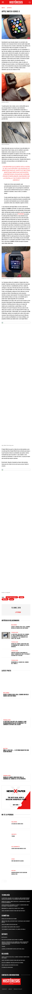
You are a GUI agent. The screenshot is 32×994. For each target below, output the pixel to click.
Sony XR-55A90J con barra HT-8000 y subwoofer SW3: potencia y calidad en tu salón (20, 654)
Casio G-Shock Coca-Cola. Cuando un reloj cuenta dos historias (20, 627)
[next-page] (5, 881)
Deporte (9, 7)
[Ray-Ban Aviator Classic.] (6, 860)
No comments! (15, 846)
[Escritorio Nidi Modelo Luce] (6, 847)
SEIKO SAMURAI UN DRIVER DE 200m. (10, 965)
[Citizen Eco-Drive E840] (6, 823)
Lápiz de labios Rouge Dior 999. (10, 924)
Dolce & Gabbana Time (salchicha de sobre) (12, 962)
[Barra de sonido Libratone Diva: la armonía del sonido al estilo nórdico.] (6, 644)
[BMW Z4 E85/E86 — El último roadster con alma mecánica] (16, 737)
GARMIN (21, 597)
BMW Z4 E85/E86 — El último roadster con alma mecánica (16, 751)
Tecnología (14, 632)
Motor (5, 748)
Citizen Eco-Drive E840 (17, 824)
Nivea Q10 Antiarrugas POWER (9, 918)
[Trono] (6, 835)
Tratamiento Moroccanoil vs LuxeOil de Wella (13, 929)
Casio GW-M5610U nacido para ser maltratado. (13, 910)
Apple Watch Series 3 (12, 597)
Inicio (3, 7)
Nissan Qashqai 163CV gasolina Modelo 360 (19, 873)
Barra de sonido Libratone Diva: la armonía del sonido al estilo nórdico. (20, 645)
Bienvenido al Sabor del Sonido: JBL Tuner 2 (20, 662)
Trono (13, 836)
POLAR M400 (21, 214)
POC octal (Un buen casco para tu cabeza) (12, 939)
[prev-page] (3, 881)
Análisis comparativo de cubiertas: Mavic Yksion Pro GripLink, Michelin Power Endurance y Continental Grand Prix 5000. (15, 943)
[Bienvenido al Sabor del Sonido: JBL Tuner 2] (6, 662)
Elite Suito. (4, 937)
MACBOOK (5, 599)
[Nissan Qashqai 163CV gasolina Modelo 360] (6, 872)
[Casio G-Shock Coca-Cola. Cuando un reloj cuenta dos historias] (6, 626)
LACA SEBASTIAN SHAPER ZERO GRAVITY (11, 926)
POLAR (11, 599)
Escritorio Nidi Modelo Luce (18, 848)
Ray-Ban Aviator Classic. (17, 861)
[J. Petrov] (13, 612)
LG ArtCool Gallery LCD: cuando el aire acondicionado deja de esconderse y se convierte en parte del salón (20, 636)
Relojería (14, 624)
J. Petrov (18, 612)
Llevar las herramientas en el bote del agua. (13, 948)
